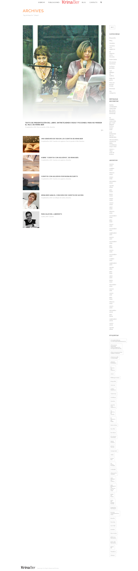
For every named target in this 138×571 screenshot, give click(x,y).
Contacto (93, 2)
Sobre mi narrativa (113, 542)
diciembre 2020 (112, 182)
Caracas (112, 385)
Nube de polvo (112, 79)
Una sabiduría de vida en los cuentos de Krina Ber (62, 138)
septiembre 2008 (113, 319)
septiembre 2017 (113, 233)
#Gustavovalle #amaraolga (114, 357)
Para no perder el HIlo (112, 502)
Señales (112, 529)
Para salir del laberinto (51, 214)
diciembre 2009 (112, 311)
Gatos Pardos (112, 442)
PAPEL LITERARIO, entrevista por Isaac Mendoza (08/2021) (113, 110)
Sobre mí (41, 2)
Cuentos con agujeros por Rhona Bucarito (59, 176)
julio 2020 (111, 190)
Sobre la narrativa (113, 537)
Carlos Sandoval (113, 389)
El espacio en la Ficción (111, 54)
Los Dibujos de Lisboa (112, 479)
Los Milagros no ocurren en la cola (113, 487)
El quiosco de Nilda (112, 419)
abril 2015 (110, 276)
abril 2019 (110, 208)
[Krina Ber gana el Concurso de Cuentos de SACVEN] (31, 200)
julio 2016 (110, 246)
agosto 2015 (111, 268)
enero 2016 (111, 251)
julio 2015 (110, 272)
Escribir (112, 429)
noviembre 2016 (113, 242)
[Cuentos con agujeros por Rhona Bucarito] (31, 181)
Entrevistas (113, 59)
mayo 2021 (111, 177)
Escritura (113, 432)
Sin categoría (112, 92)
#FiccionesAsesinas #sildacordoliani (116, 353)
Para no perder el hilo (43, 127)
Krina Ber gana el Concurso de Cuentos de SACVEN (62, 195)
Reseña (112, 518)
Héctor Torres (112, 446)
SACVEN (112, 525)
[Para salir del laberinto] (31, 219)
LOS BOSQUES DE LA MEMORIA (112, 134)
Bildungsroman (114, 377)
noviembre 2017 (113, 229)
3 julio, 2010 (44, 216)
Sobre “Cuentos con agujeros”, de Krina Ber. (60, 157)
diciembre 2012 (112, 285)
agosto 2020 (111, 186)
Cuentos (51, 216)
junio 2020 (111, 195)
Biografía (112, 38)
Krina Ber (112, 459)
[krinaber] (70, 2)
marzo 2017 (111, 238)
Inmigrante (113, 451)
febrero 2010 (111, 302)
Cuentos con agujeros (59, 141)
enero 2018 (111, 225)
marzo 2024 (111, 165)
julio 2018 (110, 221)
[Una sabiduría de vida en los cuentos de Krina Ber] (31, 144)
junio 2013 (111, 281)
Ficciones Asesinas (112, 63)
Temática (113, 551)
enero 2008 (111, 324)
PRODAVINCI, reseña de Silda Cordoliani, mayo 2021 (113, 143)
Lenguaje (113, 469)
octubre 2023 (111, 169)
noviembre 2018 (113, 216)
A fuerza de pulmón (112, 368)
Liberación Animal (113, 473)
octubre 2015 (111, 259)
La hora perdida (111, 67)
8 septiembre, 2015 (46, 160)
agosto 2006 (111, 328)
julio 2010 (110, 298)
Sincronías (113, 533)
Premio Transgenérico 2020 (114, 513)
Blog (84, 2)
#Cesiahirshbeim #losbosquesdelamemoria (118, 341)
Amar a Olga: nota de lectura (111, 151)
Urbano (112, 555)
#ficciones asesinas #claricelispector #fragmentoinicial (115, 346)
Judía (111, 454)
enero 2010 (111, 307)
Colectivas (113, 393)
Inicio (111, 18)
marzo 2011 (111, 289)
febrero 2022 (111, 173)
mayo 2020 (111, 199)
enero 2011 (111, 294)
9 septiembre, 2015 (30, 127)
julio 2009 (111, 315)
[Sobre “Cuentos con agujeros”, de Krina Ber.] (31, 163)
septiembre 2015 (113, 264)
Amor (112, 374)
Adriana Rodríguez (113, 362)
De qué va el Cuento (112, 412)
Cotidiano (113, 397)
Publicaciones (53, 2)
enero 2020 (111, 203)
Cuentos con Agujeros (113, 406)
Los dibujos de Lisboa (59, 197)
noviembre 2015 (113, 255)
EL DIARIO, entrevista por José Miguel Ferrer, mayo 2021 (112, 123)
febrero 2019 (111, 212)
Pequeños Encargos (113, 508)
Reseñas (52, 127)
